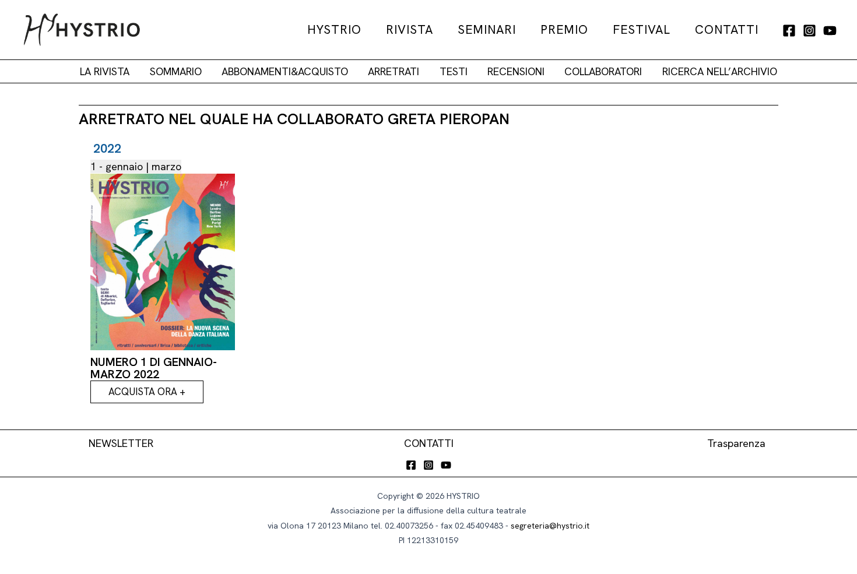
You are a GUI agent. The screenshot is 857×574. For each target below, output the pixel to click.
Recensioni (516, 71)
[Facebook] (789, 30)
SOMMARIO (176, 71)
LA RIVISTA (104, 71)
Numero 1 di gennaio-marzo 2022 (153, 368)
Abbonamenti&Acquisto (285, 71)
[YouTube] (830, 30)
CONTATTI (429, 443)
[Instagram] (809, 30)
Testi (454, 71)
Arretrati (393, 71)
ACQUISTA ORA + (146, 391)
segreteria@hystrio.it (550, 525)
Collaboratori (603, 71)
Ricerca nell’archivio (719, 71)
